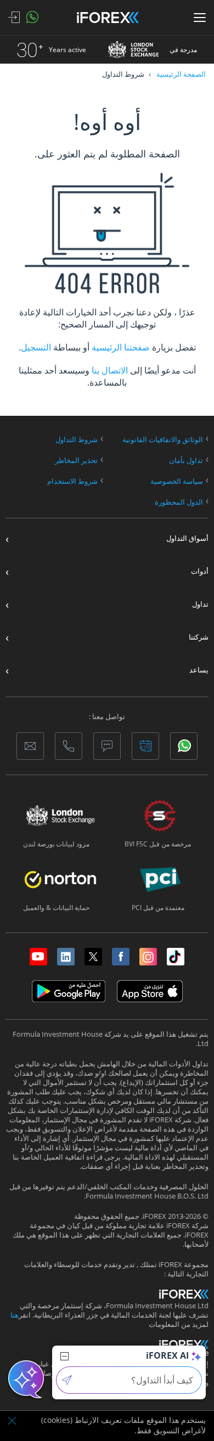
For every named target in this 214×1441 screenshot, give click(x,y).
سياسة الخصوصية (176, 481)
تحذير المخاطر (76, 460)
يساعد (199, 670)
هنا (14, 1315)
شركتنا (199, 637)
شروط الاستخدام (72, 481)
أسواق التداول (187, 538)
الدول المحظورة (179, 502)
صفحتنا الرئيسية (119, 347)
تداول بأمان (186, 460)
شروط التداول (76, 439)
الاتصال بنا (110, 370)
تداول (200, 604)
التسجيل (36, 347)
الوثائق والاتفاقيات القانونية (162, 439)
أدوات (200, 571)
